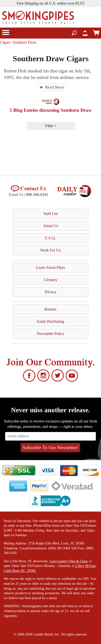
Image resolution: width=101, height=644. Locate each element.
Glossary (50, 280)
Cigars (5, 42)
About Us (50, 226)
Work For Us (50, 250)
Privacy (50, 292)
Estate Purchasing (50, 321)
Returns (50, 309)
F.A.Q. (50, 238)
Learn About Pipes (50, 267)
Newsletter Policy (50, 334)
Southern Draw (25, 42)
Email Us (16, 194)
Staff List (50, 213)
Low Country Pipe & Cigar (68, 561)
